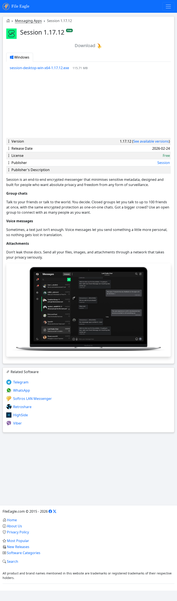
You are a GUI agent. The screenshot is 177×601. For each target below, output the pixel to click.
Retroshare (22, 406)
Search (12, 561)
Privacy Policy (18, 532)
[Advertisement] (88, 104)
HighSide (20, 415)
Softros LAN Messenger (32, 398)
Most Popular (18, 540)
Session (163, 162)
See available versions (151, 141)
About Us (14, 526)
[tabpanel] (90, 67)
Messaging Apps (28, 20)
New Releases (18, 546)
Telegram (20, 382)
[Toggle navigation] (168, 6)
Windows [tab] (21, 57)
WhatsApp (21, 390)
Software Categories (23, 552)
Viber (17, 423)
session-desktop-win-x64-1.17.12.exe (39, 67)
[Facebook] (50, 511)
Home (12, 520)
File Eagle (19, 6)
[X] (54, 511)
